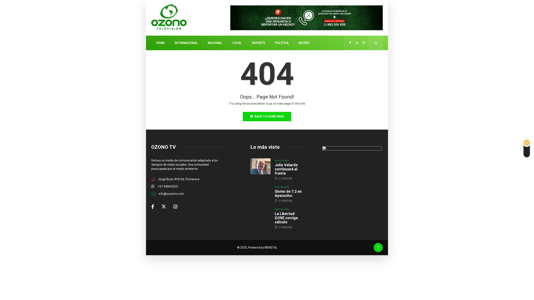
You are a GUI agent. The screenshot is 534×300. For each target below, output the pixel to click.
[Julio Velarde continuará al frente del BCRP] (260, 166)
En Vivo (304, 43)
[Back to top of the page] (378, 247)
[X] (356, 42)
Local (237, 43)
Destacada (282, 160)
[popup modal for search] (376, 43)
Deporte (258, 43)
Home (160, 43)
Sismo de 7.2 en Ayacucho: (288, 193)
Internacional (186, 43)
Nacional (215, 43)
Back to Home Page (269, 116)
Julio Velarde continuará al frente (286, 169)
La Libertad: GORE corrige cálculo (286, 217)
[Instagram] (363, 43)
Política (281, 43)
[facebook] (350, 43)
